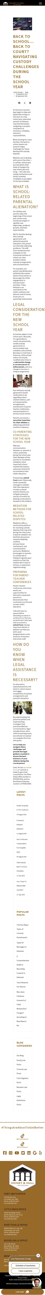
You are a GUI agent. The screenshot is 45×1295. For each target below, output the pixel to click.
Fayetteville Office (16, 1225)
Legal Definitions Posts (21, 1100)
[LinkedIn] (30, 103)
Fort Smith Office (15, 1194)
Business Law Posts (22, 1089)
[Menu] (40, 3)
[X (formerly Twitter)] (25, 103)
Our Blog (20, 1055)
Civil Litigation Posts (22, 1080)
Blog (26, 92)
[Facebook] (19, 103)
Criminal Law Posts (22, 1071)
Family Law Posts (21, 1062)
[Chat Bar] (22, 1292)
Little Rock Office (15, 1209)
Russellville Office (16, 1240)
